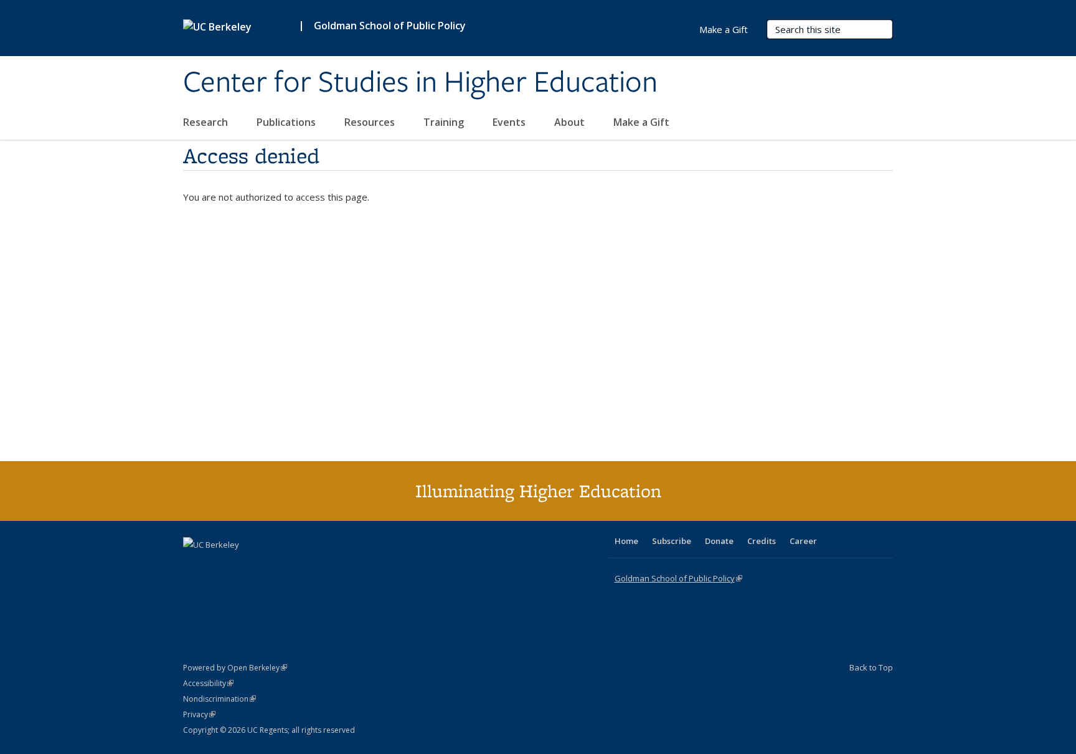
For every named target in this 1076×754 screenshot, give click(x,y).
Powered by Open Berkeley (235, 667)
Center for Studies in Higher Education (420, 83)
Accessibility (208, 683)
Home (626, 540)
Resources (370, 122)
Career (803, 540)
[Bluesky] (291, 566)
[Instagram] (267, 566)
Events (510, 122)
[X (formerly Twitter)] (194, 566)
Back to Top (871, 667)
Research (206, 122)
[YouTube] (243, 566)
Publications (287, 122)
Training (444, 122)
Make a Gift (641, 122)
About (570, 122)
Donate (719, 540)
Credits (761, 540)
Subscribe (671, 540)
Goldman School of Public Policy (390, 25)
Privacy (199, 714)
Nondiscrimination (219, 699)
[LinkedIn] (219, 566)
